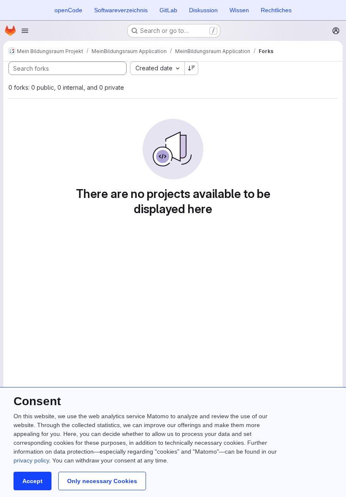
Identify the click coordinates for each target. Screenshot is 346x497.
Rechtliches (276, 10)
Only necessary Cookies (102, 481)
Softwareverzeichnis (121, 10)
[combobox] (157, 68)
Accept (32, 481)
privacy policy (31, 460)
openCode (68, 10)
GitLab (168, 10)
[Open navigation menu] (25, 30)
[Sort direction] (191, 68)
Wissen (239, 10)
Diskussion (203, 10)
